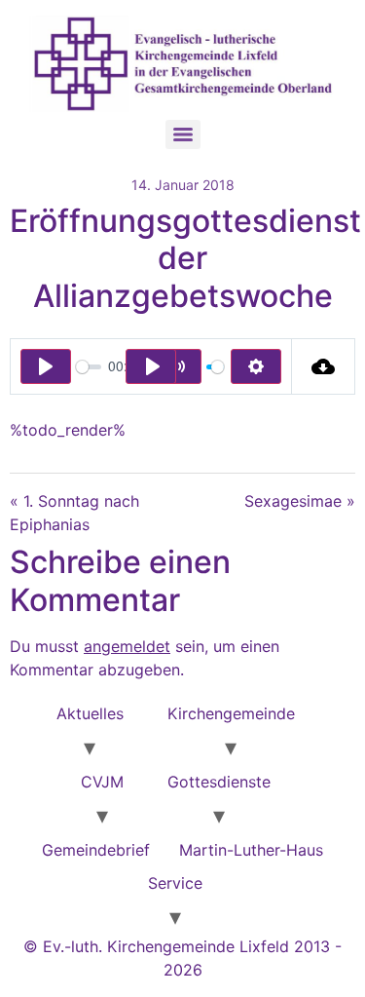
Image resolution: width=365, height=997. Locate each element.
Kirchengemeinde (231, 713)
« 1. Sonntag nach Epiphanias (74, 512)
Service (175, 883)
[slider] (88, 367)
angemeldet (127, 646)
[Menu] (183, 134)
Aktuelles (90, 713)
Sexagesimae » (299, 501)
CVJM (102, 781)
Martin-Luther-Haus (251, 850)
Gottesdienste (219, 781)
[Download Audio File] (323, 366)
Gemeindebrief (96, 850)
